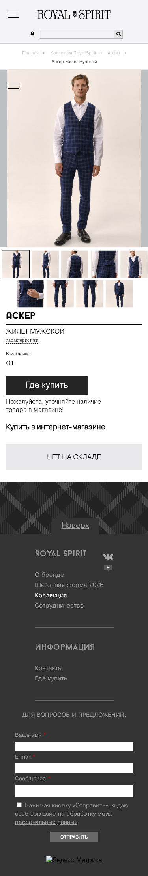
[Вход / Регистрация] (31, 34)
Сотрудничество (59, 606)
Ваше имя (30, 735)
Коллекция (49, 6)
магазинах (21, 353)
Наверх (75, 525)
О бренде (19, 6)
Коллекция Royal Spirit (73, 53)
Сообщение (32, 778)
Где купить (51, 679)
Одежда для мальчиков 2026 (104, 6)
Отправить (74, 837)
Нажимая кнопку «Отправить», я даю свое (72, 814)
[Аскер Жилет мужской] (16, 264)
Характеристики (22, 340)
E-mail (25, 757)
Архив (114, 53)
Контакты (48, 668)
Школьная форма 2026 (69, 585)
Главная (30, 53)
